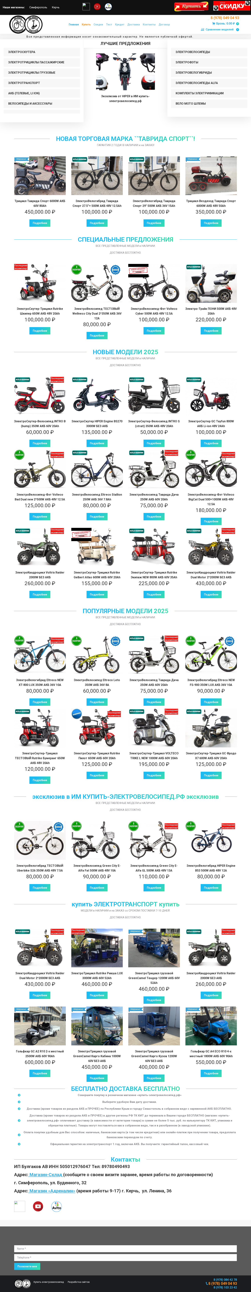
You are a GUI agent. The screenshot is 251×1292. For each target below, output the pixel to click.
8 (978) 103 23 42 (225, 1287)
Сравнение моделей (222, 29)
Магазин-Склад (45, 1174)
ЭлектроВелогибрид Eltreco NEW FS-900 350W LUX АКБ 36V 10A (211, 682)
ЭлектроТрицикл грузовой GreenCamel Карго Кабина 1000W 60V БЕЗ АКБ (97, 1056)
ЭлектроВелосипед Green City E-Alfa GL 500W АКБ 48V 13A (154, 868)
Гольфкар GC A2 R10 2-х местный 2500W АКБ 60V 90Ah (40, 1054)
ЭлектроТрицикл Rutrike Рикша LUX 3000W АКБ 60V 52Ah (97, 976)
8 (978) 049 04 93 (225, 18)
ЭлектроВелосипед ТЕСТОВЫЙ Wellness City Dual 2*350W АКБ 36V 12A (96, 313)
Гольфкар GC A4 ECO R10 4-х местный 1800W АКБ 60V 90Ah (211, 1054)
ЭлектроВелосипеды (193, 52)
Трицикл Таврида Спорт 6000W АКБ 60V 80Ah (40, 203)
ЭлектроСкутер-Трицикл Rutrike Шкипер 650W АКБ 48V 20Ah (40, 311)
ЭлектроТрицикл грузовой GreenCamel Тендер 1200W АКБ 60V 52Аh (154, 978)
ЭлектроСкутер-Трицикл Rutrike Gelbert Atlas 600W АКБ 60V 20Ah (97, 575)
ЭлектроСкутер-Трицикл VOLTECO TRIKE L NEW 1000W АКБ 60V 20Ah (154, 756)
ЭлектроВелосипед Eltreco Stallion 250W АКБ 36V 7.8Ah (97, 497)
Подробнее (40, 223)
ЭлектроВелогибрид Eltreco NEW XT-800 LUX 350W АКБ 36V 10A (40, 682)
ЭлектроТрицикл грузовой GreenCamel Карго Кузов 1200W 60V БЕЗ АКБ (154, 1056)
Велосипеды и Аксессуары (30, 103)
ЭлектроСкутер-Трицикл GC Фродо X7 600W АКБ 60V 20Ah (211, 756)
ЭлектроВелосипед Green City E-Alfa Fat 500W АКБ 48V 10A (97, 868)
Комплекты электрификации (200, 93)
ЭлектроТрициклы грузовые (31, 72)
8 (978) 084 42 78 (225, 1280)
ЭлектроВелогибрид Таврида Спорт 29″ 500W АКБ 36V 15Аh (154, 203)
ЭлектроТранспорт (24, 83)
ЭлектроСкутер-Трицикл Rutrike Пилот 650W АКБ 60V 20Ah (97, 756)
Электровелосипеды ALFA (197, 83)
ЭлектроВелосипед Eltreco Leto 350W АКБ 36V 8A (97, 682)
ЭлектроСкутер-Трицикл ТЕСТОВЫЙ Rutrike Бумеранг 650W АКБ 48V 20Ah (40, 758)
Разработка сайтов (78, 1282)
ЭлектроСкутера (21, 52)
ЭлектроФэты (187, 62)
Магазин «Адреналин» (51, 1190)
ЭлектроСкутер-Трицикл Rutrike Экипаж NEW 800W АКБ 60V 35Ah (154, 575)
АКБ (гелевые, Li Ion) (24, 93)
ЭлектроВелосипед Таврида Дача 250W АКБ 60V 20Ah (154, 497)
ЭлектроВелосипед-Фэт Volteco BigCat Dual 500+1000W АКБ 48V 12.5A (211, 499)
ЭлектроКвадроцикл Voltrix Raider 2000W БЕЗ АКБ (39, 575)
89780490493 (116, 1166)
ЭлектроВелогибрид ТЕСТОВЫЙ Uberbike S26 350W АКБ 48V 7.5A (40, 868)
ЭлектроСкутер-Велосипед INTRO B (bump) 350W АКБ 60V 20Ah (40, 424)
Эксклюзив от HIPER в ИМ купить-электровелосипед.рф (125, 98)
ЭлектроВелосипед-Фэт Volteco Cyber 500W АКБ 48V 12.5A (154, 311)
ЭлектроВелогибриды (194, 72)
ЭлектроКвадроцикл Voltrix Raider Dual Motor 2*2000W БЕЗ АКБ (211, 575)
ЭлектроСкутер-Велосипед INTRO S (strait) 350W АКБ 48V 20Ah (154, 424)
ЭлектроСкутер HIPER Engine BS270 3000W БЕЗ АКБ (97, 424)
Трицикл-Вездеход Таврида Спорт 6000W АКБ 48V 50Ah (211, 203)
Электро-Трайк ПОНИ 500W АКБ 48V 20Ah (211, 311)
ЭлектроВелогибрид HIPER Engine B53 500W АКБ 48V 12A (211, 868)
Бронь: (227, 23)
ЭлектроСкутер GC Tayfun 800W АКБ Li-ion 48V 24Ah (211, 424)
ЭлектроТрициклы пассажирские (36, 62)
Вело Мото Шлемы (191, 103)
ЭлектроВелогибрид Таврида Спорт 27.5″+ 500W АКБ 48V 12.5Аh (97, 203)
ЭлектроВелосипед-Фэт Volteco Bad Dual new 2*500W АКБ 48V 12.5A (40, 497)
